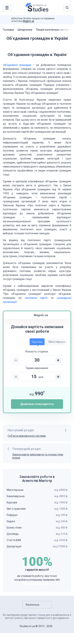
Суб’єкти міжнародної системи (27, 435)
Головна (8, 29)
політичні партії (36, 297)
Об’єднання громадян (17, 64)
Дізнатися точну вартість (37, 404)
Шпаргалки (25, 29)
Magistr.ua (28, 21)
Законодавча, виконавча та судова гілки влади (37, 456)
